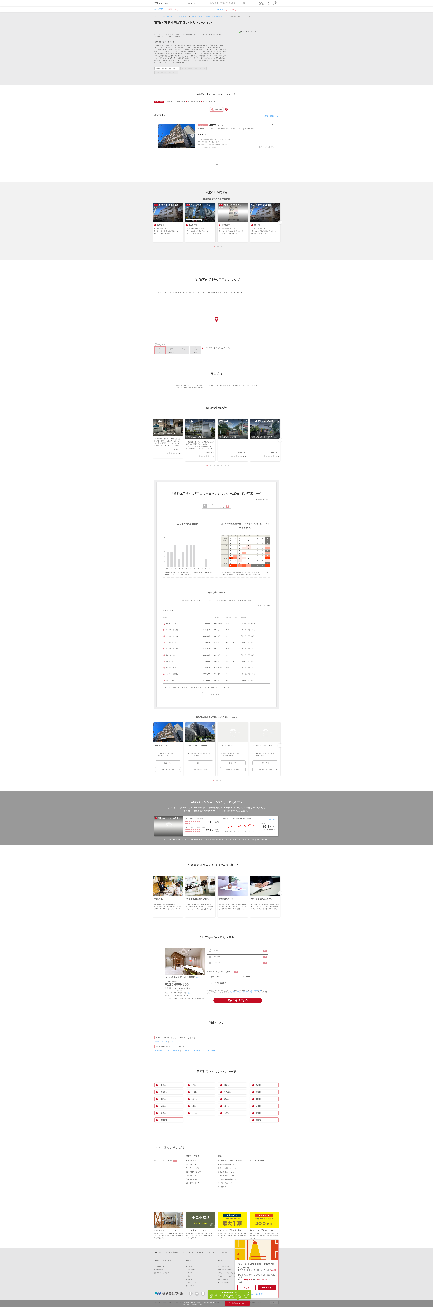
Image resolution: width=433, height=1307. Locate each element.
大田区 (195, 1092)
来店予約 (246, 977)
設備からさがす (192, 1179)
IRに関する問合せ (223, 1282)
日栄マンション (225, 139)
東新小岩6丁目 (174, 1050)
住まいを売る (158, 1269)
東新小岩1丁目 (160, 1050)
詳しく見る (267, 1288)
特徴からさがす (192, 1175)
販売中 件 (168, 763)
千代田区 (227, 1092)
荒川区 (172, 1041)
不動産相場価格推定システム (229, 1179)
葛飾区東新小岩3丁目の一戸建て (192, 68)
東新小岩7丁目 (212, 1050)
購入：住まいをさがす (169, 1147)
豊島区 (258, 1113)
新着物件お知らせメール (227, 1164)
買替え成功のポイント (226, 1175)
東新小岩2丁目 (199, 1050)
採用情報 (189, 1286)
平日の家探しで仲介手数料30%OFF (231, 1161)
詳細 (197, 977)
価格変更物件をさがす (194, 1183)
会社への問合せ (223, 1279)
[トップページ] (158, 3)
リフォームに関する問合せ (226, 1273)
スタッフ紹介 (190, 1269)
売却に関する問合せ (224, 1269)
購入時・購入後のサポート (228, 1183)
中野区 (163, 1099)
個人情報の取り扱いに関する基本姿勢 (241, 992)
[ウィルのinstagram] (203, 1294)
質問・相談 (215, 977)
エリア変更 (158, 9)
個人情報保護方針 (256, 990)
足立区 (165, 1041)
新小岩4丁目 (187, 1050)
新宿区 (258, 1092)
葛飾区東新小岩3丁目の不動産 (166, 68)
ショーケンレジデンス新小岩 (263, 745)
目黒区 (226, 1085)
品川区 (258, 1085)
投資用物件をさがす (193, 1172)
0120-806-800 (177, 984)
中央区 (195, 1113)
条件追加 (219, 9)
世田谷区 (164, 1092)
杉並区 (195, 1099)
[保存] (269, 2)
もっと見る (215, 694)
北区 (194, 1106)
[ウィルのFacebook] (191, 1294)
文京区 (226, 1113)
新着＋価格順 (269, 116)
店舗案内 (189, 1266)
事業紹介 (189, 1276)
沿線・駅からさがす (193, 1164)
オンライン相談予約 (218, 983)
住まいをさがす (159, 1266)
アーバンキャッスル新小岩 (197, 745)
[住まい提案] (261, 3)
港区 (194, 1085)
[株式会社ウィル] (155, 16)
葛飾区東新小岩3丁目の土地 (165, 72)
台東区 (258, 1106)
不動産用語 (222, 1187)
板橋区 (226, 1106)
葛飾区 (157, 1041)
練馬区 (226, 1099)
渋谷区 (163, 1085)
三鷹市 (258, 1120)
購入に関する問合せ (257, 1160)
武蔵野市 (164, 1120)
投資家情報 (189, 1279)
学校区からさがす (192, 1168)
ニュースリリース (192, 1282)
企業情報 (189, 1273)
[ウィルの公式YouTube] (197, 1294)
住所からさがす (192, 1161)
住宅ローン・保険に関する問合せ (229, 1276)
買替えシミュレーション (227, 1172)
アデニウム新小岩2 (227, 745)
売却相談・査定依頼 (168, 769)
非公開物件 (207, 1302)
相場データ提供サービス (227, 1168)
